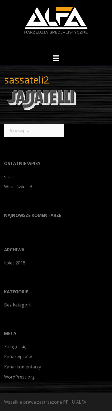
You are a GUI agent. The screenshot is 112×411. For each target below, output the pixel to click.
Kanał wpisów (18, 357)
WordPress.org (19, 377)
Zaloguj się (15, 347)
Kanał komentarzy (22, 367)
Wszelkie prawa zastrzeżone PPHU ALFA (45, 402)
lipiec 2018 (14, 263)
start (9, 177)
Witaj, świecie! (18, 187)
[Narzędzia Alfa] (55, 20)
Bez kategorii (17, 305)
